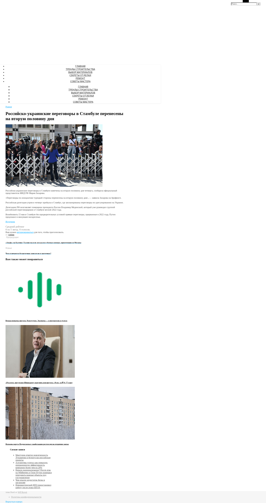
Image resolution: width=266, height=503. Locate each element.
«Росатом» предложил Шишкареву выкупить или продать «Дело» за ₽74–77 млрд (39, 383)
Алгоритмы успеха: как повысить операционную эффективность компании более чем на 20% (32, 465)
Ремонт (80, 78)
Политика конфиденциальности (26, 497)
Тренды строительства (80, 69)
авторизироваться (25, 232)
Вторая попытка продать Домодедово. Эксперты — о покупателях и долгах (36, 321)
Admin (11, 235)
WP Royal (22, 492)
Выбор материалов (80, 72)
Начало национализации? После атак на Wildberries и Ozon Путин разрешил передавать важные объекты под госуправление (34, 474)
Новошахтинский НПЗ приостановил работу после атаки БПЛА (33, 486)
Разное (9, 107)
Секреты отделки (80, 75)
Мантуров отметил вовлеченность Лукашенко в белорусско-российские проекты (33, 457)
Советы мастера (80, 81)
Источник (10, 222)
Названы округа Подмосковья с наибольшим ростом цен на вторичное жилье (37, 444)
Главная (80, 66)
